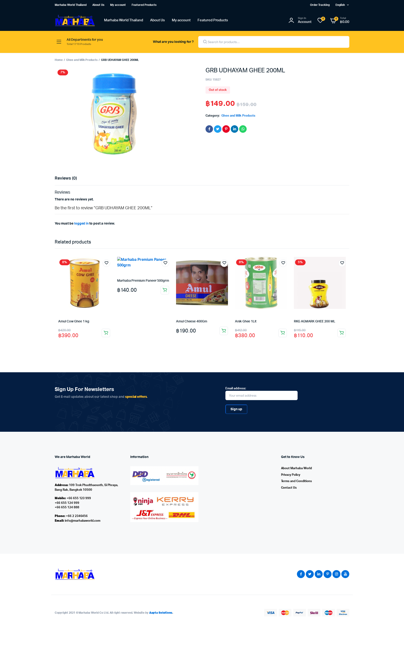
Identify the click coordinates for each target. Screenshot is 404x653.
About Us (98, 5)
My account (118, 5)
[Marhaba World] (75, 20)
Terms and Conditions (296, 481)
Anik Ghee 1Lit (245, 321)
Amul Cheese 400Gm (191, 321)
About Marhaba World (296, 468)
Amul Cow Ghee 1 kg (73, 321)
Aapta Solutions (161, 613)
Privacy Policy (290, 474)
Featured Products (144, 5)
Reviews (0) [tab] (66, 178)
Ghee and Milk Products (81, 60)
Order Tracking (320, 5)
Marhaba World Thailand (71, 5)
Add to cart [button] (106, 333)
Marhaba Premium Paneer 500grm (143, 280)
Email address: (235, 388)
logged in (81, 223)
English (340, 5)
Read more (224, 331)
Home (59, 60)
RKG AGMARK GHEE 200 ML (314, 321)
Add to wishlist (106, 263)
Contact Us (289, 487)
